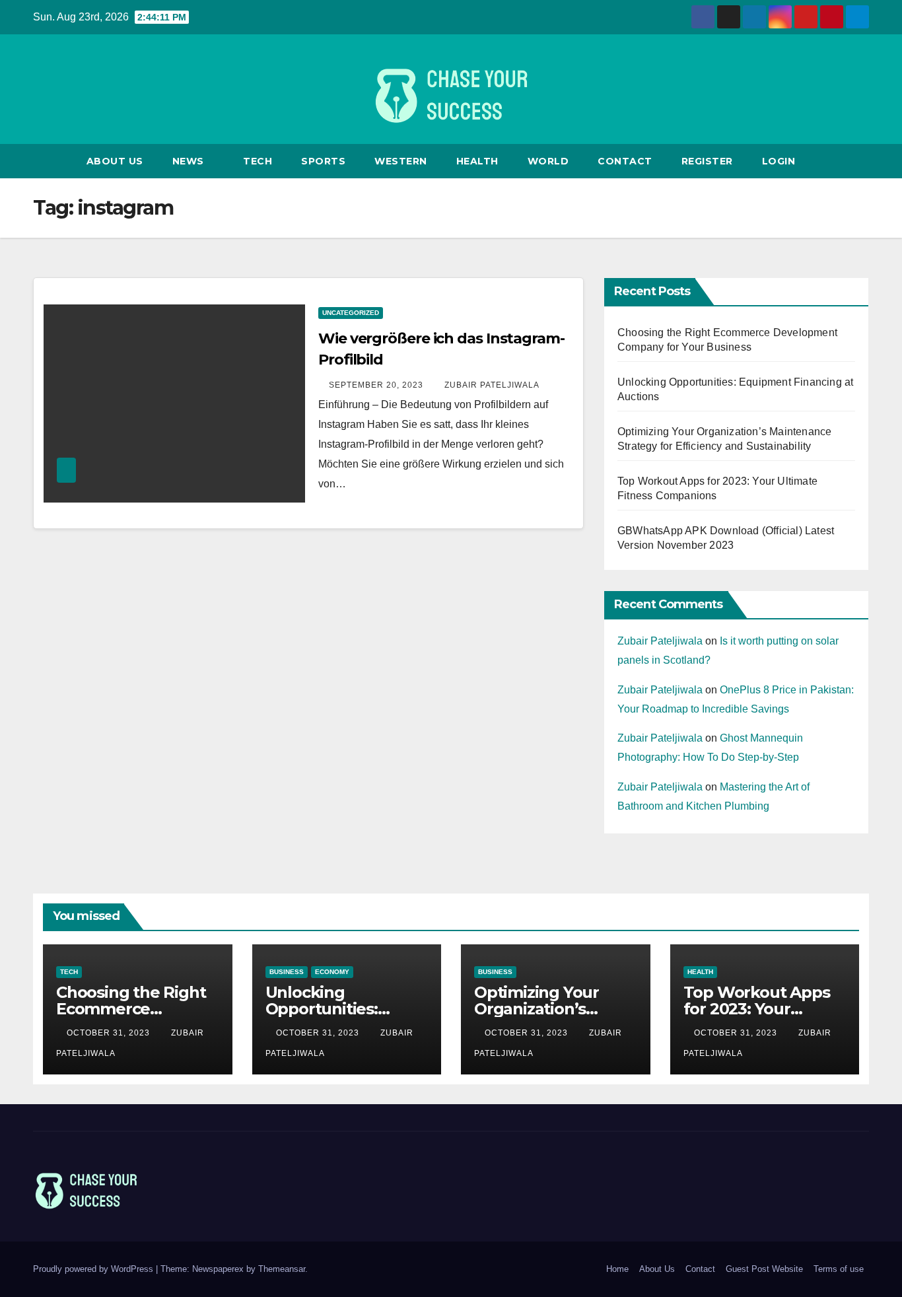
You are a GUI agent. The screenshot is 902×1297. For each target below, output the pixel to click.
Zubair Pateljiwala (491, 385)
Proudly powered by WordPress (94, 1269)
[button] (860, 160)
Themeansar (281, 1269)
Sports (323, 161)
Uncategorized (350, 312)
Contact (625, 161)
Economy (332, 971)
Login (779, 161)
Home (617, 1269)
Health (477, 161)
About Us (115, 161)
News (189, 161)
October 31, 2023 (110, 1032)
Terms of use (839, 1269)
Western (400, 161)
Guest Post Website (764, 1269)
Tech (257, 161)
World (548, 161)
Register (707, 161)
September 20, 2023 (377, 385)
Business (286, 971)
